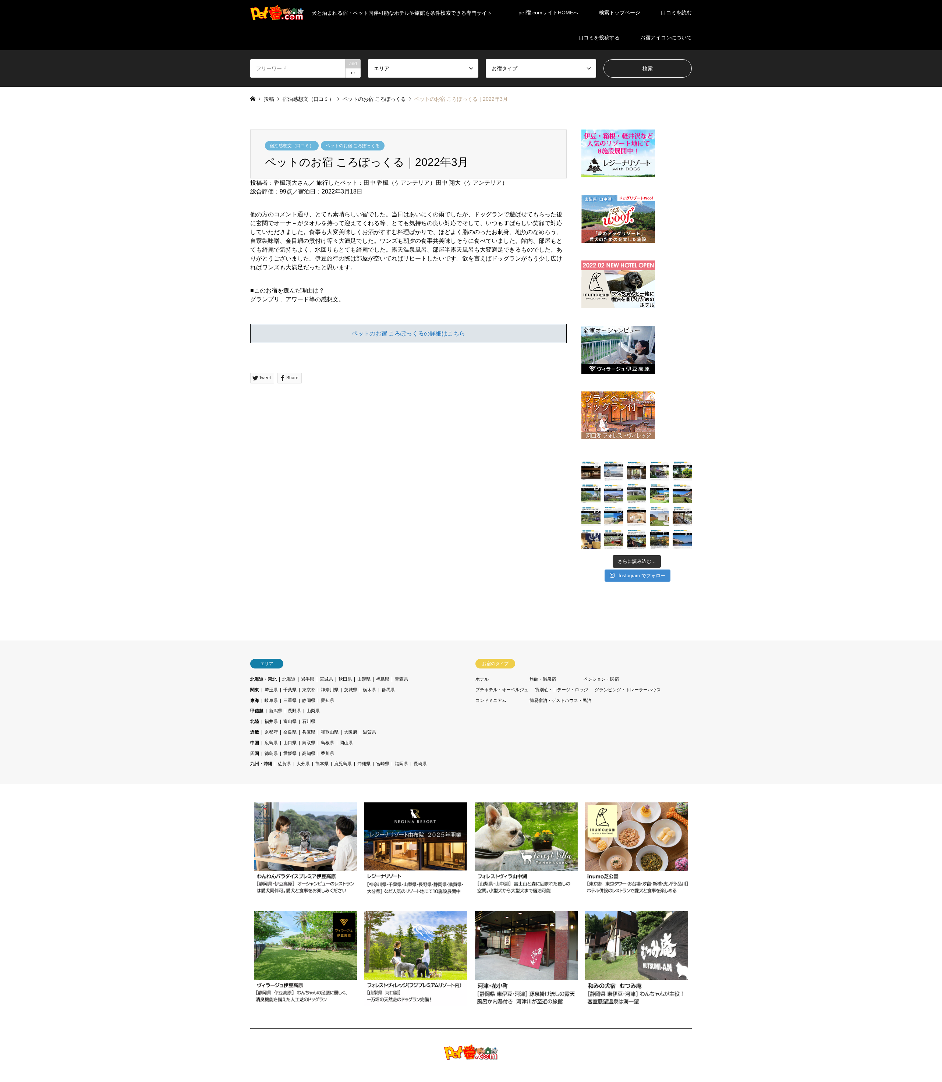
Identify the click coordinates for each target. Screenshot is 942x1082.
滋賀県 (369, 732)
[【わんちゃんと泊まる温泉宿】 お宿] (591, 470)
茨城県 (350, 689)
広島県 (271, 742)
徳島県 (271, 753)
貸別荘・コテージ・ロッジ (561, 689)
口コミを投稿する (599, 37)
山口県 (290, 742)
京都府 (271, 732)
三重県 (290, 700)
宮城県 (326, 679)
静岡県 (308, 700)
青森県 (401, 679)
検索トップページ (619, 12)
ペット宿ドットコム (629, 1055)
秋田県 (345, 679)
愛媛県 (290, 753)
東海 (254, 700)
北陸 (254, 721)
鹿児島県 (343, 763)
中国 (254, 742)
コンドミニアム (490, 700)
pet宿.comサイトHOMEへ (548, 12)
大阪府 (350, 732)
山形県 (364, 679)
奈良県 (290, 732)
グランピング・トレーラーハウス (628, 689)
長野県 (294, 710)
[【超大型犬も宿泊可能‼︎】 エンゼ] (613, 539)
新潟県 (275, 710)
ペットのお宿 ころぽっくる (353, 145)
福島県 (382, 679)
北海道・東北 (263, 679)
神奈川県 (330, 689)
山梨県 (313, 710)
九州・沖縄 (261, 763)
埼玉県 (271, 689)
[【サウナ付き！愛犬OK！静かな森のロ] (636, 539)
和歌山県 (330, 732)
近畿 (254, 732)
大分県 (303, 763)
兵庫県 (308, 732)
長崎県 (420, 763)
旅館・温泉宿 (543, 679)
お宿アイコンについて (666, 37)
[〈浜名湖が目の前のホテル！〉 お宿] (682, 516)
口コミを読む (676, 12)
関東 (254, 689)
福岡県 (401, 763)
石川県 (308, 721)
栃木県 (369, 689)
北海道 (288, 679)
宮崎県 (382, 763)
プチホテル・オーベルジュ (501, 689)
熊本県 (322, 763)
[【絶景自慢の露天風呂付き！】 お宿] (682, 539)
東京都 (308, 689)
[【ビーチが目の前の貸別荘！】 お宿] (613, 516)
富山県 (290, 721)
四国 (254, 753)
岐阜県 (271, 700)
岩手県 (307, 679)
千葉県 (290, 689)
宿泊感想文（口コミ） (292, 145)
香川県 (327, 753)
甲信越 (256, 710)
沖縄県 (364, 763)
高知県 (308, 753)
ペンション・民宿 (601, 679)
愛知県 (327, 700)
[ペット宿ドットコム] (471, 1055)
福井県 (271, 721)
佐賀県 (284, 763)
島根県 (327, 742)
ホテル (482, 679)
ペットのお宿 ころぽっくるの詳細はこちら (408, 333)
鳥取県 (308, 742)
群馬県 (388, 689)
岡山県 (346, 742)
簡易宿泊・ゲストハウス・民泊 (560, 700)
